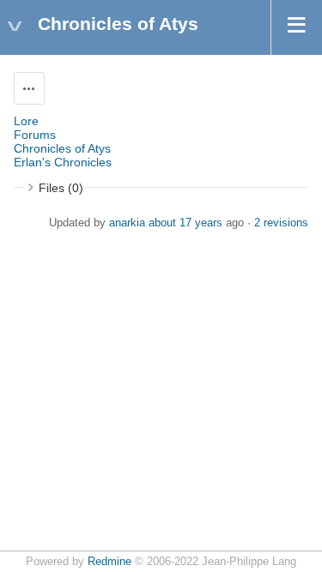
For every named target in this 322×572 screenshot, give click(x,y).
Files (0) (61, 188)
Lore (26, 121)
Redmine (109, 562)
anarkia (127, 223)
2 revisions (281, 223)
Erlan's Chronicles (63, 162)
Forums (35, 134)
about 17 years (185, 223)
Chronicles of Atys (62, 148)
